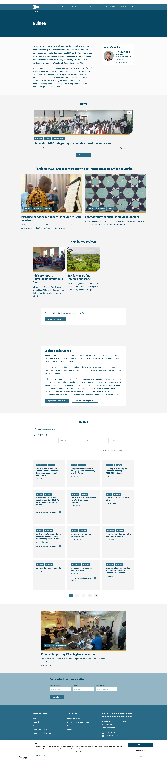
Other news (82, 155)
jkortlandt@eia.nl (124, 62)
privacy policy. (81, 751)
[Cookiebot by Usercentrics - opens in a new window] (23, 757)
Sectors (36, 726)
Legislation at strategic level (84, 401)
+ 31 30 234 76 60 (111, 736)
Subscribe (56, 697)
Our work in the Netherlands (78, 722)
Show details (39, 755)
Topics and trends (40, 729)
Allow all (140, 745)
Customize (139, 750)
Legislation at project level (56, 401)
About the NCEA (73, 718)
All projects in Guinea (54, 319)
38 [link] (90, 595)
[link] (96, 595)
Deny (140, 756)
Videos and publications (42, 733)
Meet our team (73, 726)
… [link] (83, 595)
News (35, 718)
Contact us (71, 729)
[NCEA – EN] (36, 7)
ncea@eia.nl (110, 733)
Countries (37, 722)
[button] (36, 429)
